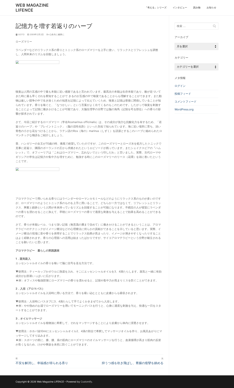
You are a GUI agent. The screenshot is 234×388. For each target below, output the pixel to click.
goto (21, 34)
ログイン (180, 85)
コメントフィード (185, 101)
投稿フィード (183, 93)
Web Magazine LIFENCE (32, 8)
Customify (86, 381)
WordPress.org (184, 109)
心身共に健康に (56, 34)
